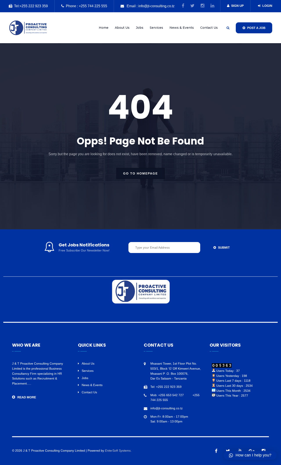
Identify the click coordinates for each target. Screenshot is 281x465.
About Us (122, 28)
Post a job (255, 28)
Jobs (139, 28)
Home (103, 28)
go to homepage (140, 173)
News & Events (181, 28)
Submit (223, 247)
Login (267, 5)
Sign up (237, 5)
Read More (26, 397)
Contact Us (209, 28)
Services (156, 28)
